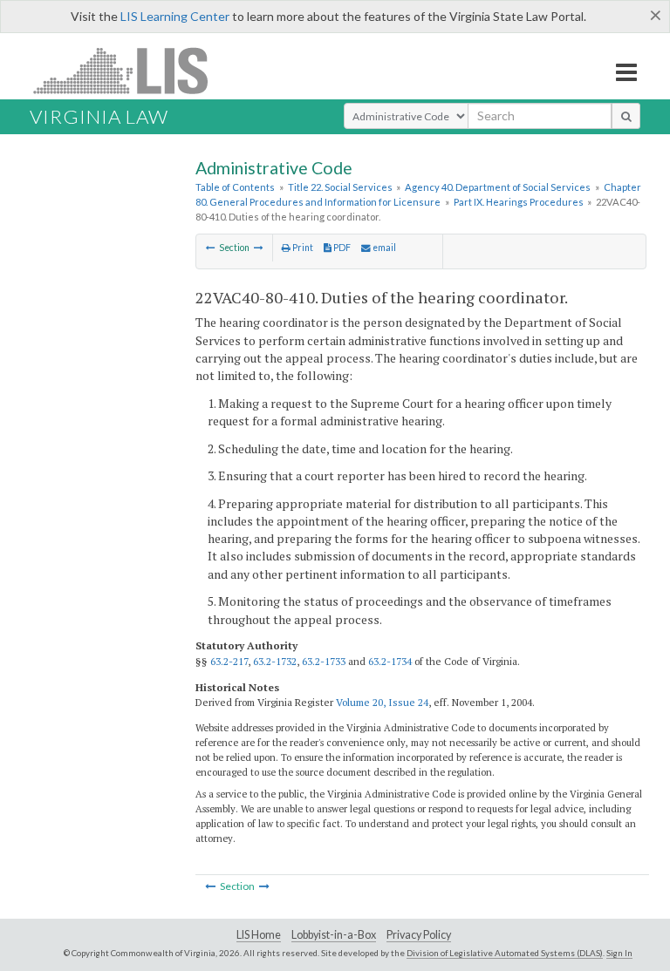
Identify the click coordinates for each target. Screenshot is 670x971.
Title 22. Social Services (340, 187)
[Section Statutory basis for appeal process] (210, 247)
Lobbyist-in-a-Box (333, 934)
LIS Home (258, 934)
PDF (341, 247)
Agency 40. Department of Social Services (498, 187)
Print (302, 247)
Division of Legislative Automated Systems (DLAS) (505, 952)
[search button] (626, 116)
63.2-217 (229, 661)
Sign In (619, 952)
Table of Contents (235, 187)
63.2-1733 (323, 661)
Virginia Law (99, 116)
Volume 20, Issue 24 (382, 702)
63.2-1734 (390, 661)
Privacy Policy (418, 934)
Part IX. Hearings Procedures (519, 201)
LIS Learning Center (174, 16)
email (383, 247)
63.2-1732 (275, 661)
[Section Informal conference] (258, 247)
